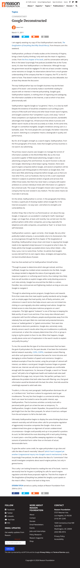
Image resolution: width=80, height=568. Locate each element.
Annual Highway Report (44, 2)
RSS (8, 523)
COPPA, (41, 352)
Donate (69, 6)
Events (66, 2)
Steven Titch (17, 485)
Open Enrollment (57, 2)
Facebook (11, 509)
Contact (33, 518)
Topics (47, 6)
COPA (35, 352)
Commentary (19, 16)
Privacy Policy (59, 536)
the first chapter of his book (32, 59)
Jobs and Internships (37, 531)
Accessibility (59, 539)
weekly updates (14, 532)
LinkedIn (10, 516)
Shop (31, 541)
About (30, 6)
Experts (39, 6)
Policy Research (36, 534)
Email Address (12, 539)
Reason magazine (36, 538)
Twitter (10, 513)
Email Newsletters (36, 524)
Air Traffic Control (31, 2)
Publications (58, 6)
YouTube (11, 519)
